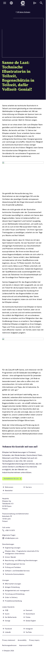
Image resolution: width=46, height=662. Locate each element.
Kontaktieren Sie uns (11, 479)
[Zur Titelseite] (23, 3)
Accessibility (22, 640)
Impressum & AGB (25, 645)
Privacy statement (8, 640)
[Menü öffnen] (5, 3)
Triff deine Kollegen (23, 12)
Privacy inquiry (34, 640)
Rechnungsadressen (9, 645)
